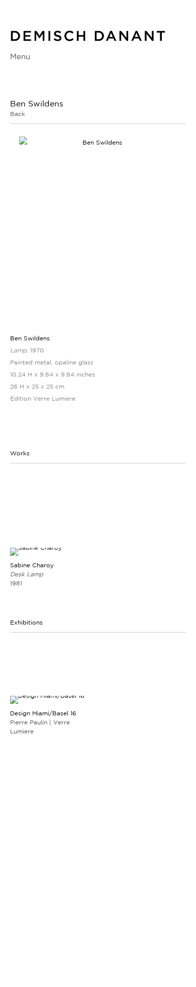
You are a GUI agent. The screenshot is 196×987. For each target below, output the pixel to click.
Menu (20, 56)
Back (17, 113)
